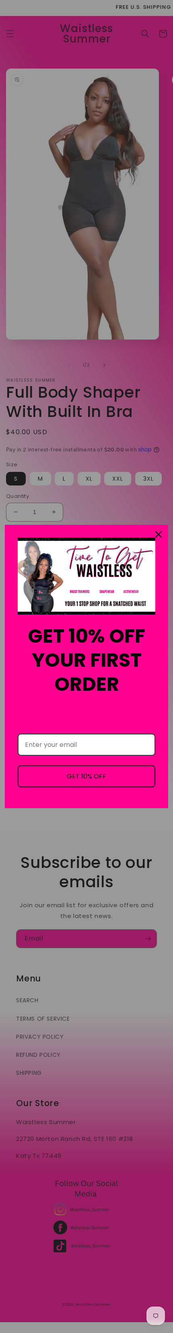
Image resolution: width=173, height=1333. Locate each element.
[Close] (158, 534)
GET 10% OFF (86, 776)
